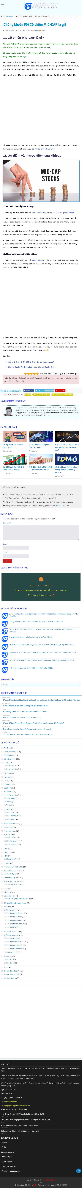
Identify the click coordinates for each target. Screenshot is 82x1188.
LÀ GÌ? (6, 849)
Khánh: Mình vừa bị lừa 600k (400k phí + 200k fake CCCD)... (31, 668)
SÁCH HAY (8, 892)
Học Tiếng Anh (12, 841)
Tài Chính (7, 907)
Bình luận (21, 30)
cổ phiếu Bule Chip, (37, 213)
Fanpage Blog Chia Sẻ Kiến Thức (16, 1106)
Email (5, 552)
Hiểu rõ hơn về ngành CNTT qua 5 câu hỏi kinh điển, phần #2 (22, 1114)
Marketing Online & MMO (13, 867)
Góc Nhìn (7, 788)
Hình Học (9, 963)
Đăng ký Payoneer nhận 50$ (11, 1098)
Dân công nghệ (9, 759)
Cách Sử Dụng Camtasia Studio (18, 899)
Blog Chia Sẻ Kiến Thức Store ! (41, 586)
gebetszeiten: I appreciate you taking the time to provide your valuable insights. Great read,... (43, 653)
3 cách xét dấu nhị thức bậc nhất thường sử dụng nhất (20, 1131)
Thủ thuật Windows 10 (14, 942)
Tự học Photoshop (11, 975)
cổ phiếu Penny (67, 213)
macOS (6, 863)
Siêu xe (9, 802)
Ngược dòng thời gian (12, 871)
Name (5, 544)
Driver (6, 763)
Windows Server (10, 978)
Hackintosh (8, 792)
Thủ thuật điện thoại (14, 917)
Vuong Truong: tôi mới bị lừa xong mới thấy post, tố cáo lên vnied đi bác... (36, 622)
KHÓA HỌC (8, 827)
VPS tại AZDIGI (49, 1180)
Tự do (8, 805)
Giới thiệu (4, 1142)
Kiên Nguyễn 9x (7, 1094)
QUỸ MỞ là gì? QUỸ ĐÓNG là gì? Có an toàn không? (30, 362)
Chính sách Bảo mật (8, 1166)
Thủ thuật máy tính (11, 935)
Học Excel (10, 812)
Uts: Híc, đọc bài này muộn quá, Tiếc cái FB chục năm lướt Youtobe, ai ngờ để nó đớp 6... (42, 645)
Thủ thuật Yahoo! (12, 927)
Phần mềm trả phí (13, 884)
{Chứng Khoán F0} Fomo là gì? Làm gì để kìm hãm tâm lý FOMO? (66, 469)
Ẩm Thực (7, 748)
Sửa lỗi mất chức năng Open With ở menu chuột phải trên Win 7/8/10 (25, 1120)
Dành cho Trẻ (11, 837)
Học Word (10, 819)
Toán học (7, 957)
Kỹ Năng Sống (11, 845)
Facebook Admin (10, 1102)
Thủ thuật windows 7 (14, 945)
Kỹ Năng (7, 835)
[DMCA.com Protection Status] (15, 1171)
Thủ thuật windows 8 (14, 949)
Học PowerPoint (12, 816)
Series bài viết (9, 896)
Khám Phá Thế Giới (11, 824)
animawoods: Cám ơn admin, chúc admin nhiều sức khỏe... (31, 637)
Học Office (8, 809)
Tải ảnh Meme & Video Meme (15, 903)
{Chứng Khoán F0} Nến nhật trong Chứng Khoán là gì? (31, 367)
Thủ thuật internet (10, 932)
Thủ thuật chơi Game (14, 913)
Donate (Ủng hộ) (7, 1157)
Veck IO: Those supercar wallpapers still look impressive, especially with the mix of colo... (42, 660)
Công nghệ (10, 798)
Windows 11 (11, 952)
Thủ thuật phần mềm (14, 924)
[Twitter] (41, 1182)
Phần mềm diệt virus (11, 878)
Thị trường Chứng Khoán (41, 394)
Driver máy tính (12, 769)
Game (6, 781)
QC (5, 889)
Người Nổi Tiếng (10, 874)
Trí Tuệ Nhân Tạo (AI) (12, 971)
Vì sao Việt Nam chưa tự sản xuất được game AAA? (19, 1125)
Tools (6, 967)
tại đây (58, 506)
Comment (7, 523)
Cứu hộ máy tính (12, 938)
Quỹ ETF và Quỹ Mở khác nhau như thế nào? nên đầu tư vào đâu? (67, 447)
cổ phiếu (28, 394)
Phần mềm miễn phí (11, 881)
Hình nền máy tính (11, 795)
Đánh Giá (7, 773)
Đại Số (8, 959)
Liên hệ (3, 1147)
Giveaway (7, 784)
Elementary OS (11, 859)
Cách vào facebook (11, 752)
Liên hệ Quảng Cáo (8, 1162)
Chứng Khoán (9, 755)
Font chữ (7, 777)
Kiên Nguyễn (9, 30)
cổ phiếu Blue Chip (46, 149)
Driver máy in (11, 766)
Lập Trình (7, 852)
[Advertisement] (41, 94)
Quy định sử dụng (7, 1152)
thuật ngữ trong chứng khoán (62, 394)
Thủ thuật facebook (13, 920)
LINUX (6, 856)
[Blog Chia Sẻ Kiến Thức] (41, 6)
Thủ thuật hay (7, 16)
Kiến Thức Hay (9, 831)
